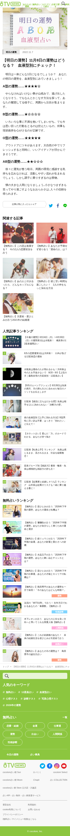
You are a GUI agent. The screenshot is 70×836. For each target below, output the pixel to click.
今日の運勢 (13, 754)
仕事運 (57, 725)
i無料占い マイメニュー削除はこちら (19, 819)
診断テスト (30, 698)
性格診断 (12, 742)
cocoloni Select (60, 772)
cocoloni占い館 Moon (12, 780)
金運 (35, 725)
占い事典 (35, 754)
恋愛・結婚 (13, 725)
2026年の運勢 (13, 705)
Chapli (36, 780)
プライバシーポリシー (13, 814)
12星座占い (27, 692)
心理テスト (12, 698)
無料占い (10, 692)
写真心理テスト (50, 698)
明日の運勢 (11, 52)
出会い (35, 734)
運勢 (12, 734)
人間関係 (57, 734)
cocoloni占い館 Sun (12, 772)
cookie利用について (12, 809)
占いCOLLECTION (58, 780)
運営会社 (7, 805)
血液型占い (45, 692)
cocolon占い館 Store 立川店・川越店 (19, 788)
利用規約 (32, 805)
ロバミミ (37, 772)
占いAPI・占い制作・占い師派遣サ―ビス (22, 795)
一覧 (65, 717)
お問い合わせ (34, 809)
